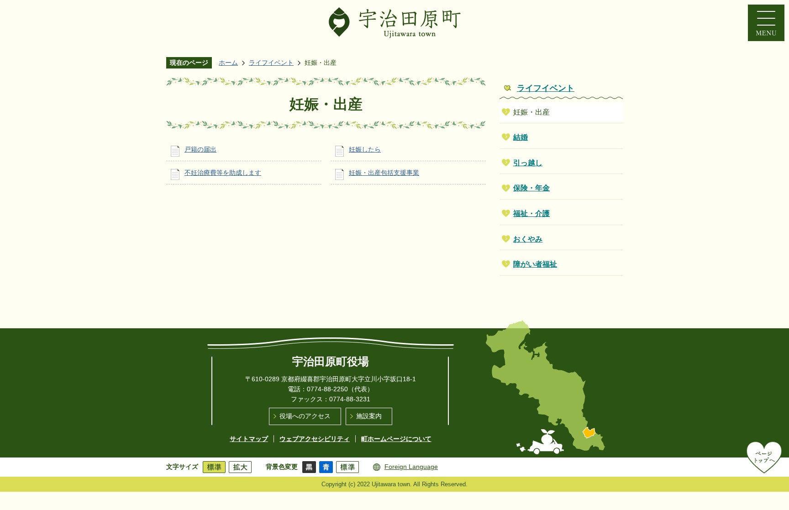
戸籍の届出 (200, 149)
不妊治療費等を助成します (222, 172)
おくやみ (527, 239)
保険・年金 (531, 188)
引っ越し (527, 163)
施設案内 (369, 416)
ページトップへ (764, 457)
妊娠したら (365, 149)
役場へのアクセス (305, 416)
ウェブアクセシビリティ (314, 438)
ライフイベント (271, 62)
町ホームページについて (396, 438)
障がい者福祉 (535, 264)
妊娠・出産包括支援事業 (384, 172)
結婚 (520, 137)
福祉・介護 (531, 213)
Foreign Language (411, 466)
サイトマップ (249, 438)
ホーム (228, 62)
